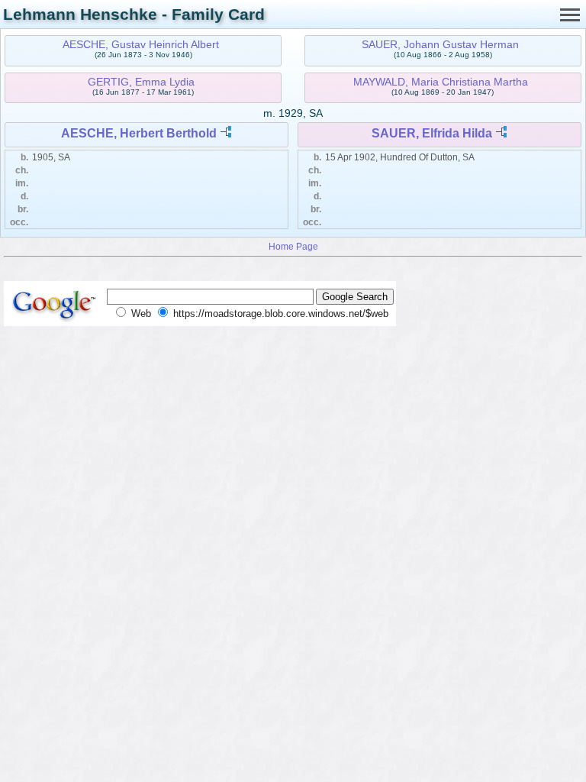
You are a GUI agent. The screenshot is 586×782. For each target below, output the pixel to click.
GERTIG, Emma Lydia (141, 82)
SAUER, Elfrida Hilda (432, 133)
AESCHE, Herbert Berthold (139, 133)
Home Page (293, 246)
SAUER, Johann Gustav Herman (440, 44)
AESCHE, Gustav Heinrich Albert (141, 44)
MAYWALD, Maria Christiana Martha (440, 82)
